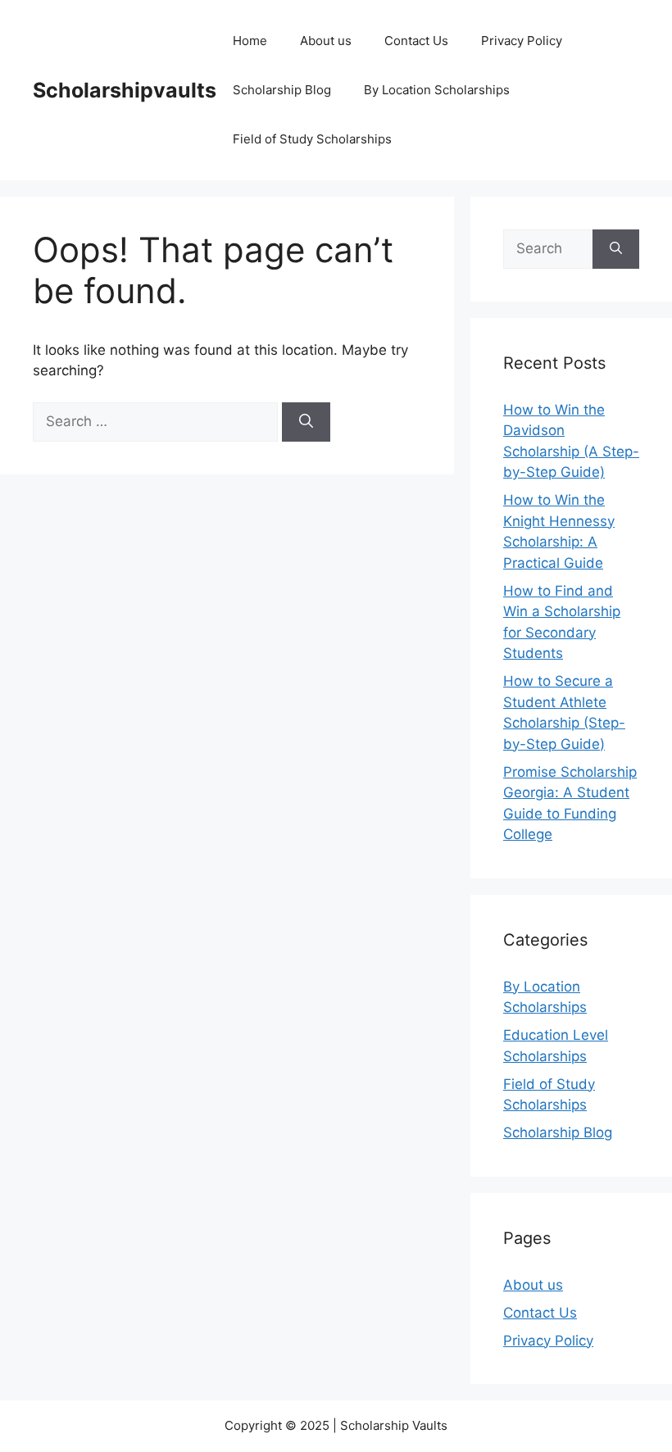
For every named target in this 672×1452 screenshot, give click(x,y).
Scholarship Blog (282, 90)
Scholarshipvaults (124, 90)
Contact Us (416, 40)
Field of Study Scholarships (312, 139)
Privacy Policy (521, 40)
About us (326, 40)
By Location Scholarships (437, 90)
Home (250, 40)
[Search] (306, 422)
